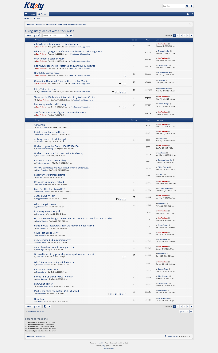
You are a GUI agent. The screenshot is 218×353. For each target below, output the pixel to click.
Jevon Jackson (41, 127)
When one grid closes (45, 204)
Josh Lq (39, 177)
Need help (39, 298)
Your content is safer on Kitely (49, 58)
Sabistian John (41, 301)
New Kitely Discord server (47, 72)
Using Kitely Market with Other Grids (49, 31)
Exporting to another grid (47, 211)
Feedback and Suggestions (80, 47)
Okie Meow (40, 235)
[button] (191, 35)
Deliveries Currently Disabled (49, 181)
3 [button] (181, 35)
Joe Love (39, 141)
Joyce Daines (41, 228)
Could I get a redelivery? (46, 232)
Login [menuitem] (192, 14)
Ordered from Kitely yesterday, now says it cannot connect (64, 254)
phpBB (101, 343)
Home (32, 14)
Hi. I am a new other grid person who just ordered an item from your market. (73, 218)
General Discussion (82, 92)
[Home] (34, 6)
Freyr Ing (39, 250)
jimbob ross (40, 207)
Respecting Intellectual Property (50, 104)
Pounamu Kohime (42, 134)
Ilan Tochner (41, 47)
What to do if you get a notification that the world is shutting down (68, 51)
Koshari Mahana (164, 72)
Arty (103, 345)
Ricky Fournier (41, 170)
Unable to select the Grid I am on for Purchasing (58, 153)
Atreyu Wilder (41, 242)
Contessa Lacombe (43, 163)
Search (28, 18)
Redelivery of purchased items (49, 174)
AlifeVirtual (39, 124)
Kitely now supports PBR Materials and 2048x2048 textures (64, 65)
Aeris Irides (40, 257)
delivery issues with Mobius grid (50, 139)
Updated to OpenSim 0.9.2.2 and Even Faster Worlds (61, 80)
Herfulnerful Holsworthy (44, 149)
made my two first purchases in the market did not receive (64, 225)
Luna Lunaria (41, 184)
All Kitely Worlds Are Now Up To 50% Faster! (56, 44)
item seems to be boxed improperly (52, 239)
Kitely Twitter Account (45, 89)
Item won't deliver (43, 283)
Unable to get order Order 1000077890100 (56, 146)
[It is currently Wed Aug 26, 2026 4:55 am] (190, 24)
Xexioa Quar (162, 290)
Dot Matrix (162, 80)
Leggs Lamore (41, 199)
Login (38, 18)
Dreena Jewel (41, 272)
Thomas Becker (164, 51)
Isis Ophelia (40, 293)
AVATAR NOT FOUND (44, 196)
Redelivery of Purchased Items (49, 131)
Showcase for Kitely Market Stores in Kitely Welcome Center (64, 97)
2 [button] (177, 35)
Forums (44, 14)
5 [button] (187, 35)
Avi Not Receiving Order (46, 269)
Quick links (26, 14)
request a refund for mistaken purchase (54, 246)
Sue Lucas (40, 156)
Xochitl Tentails (41, 221)
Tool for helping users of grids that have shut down (60, 112)
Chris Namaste (163, 65)
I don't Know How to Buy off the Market (54, 262)
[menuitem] (188, 14)
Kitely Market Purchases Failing (50, 160)
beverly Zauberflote (46, 286)
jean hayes (40, 214)
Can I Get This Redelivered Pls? (49, 189)
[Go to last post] (169, 44)
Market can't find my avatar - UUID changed (56, 290)
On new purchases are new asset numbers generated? (61, 167)
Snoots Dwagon (164, 104)
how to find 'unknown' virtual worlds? (53, 276)
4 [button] (184, 35)
